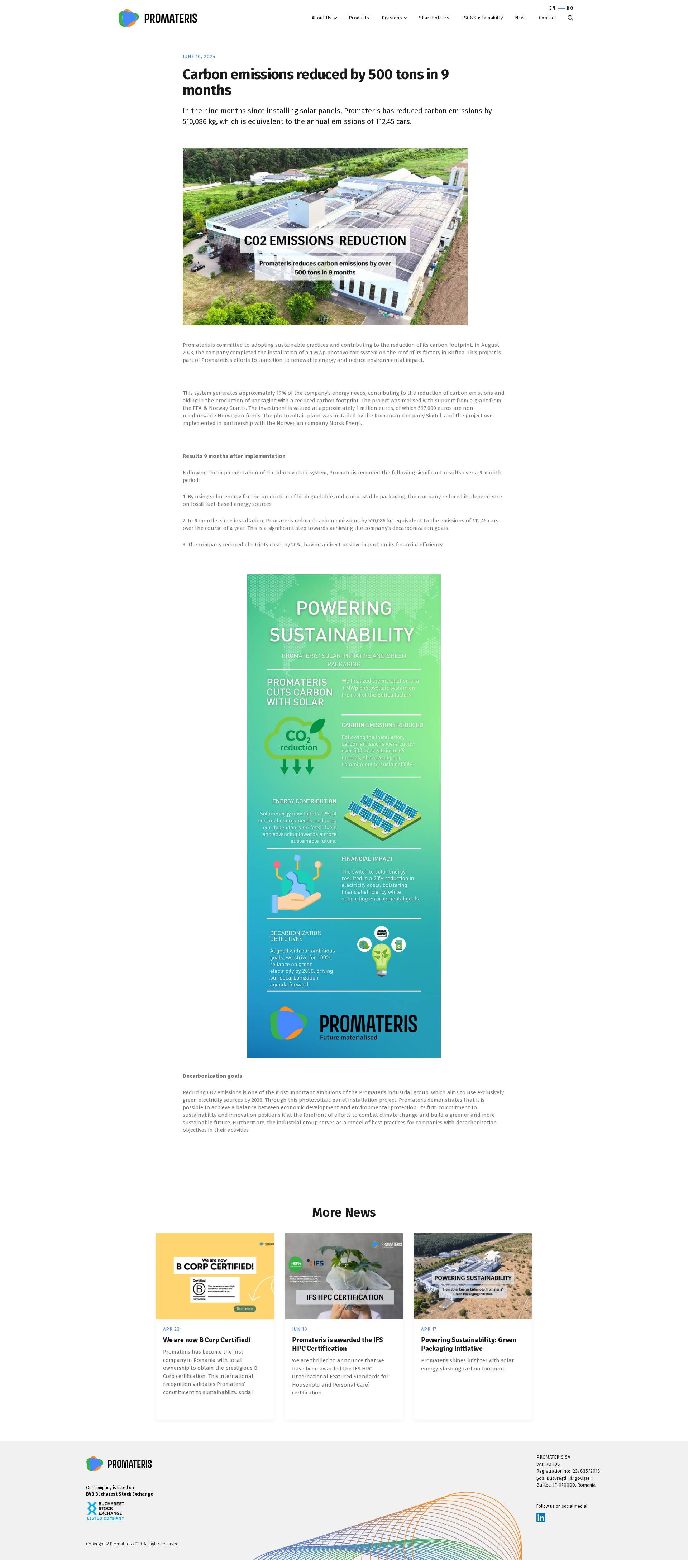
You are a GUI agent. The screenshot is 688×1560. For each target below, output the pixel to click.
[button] (326, 17)
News (521, 17)
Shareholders (434, 17)
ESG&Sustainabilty (482, 17)
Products (359, 17)
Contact (547, 17)
